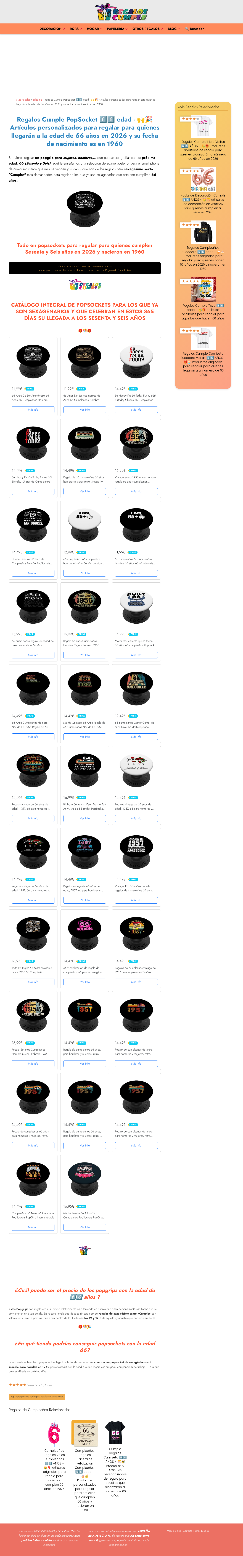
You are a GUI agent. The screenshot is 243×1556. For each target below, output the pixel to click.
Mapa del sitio (174, 1531)
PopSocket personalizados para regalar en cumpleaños (37, 1396)
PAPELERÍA (115, 28)
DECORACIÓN (50, 28)
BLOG (172, 28)
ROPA (74, 28)
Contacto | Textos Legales (196, 1531)
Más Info (33, 410)
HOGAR (93, 28)
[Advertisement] (121, 65)
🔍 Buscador (194, 28)
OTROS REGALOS (146, 28)
